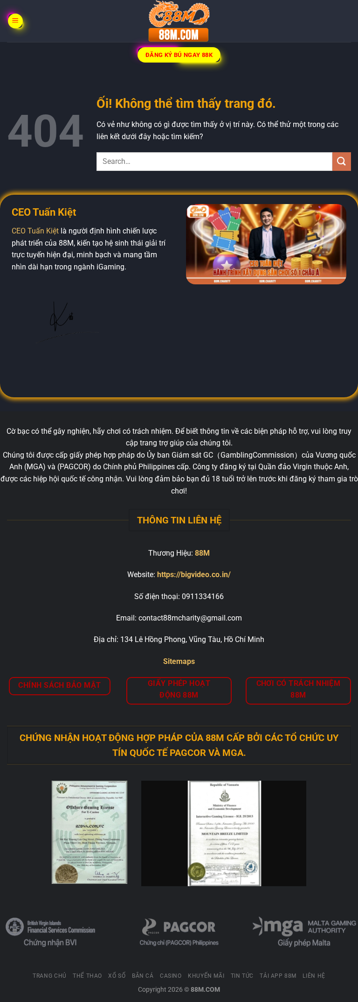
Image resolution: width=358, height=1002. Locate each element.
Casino (171, 976)
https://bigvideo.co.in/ (194, 574)
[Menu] (15, 21)
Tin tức (242, 976)
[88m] (179, 21)
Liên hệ (314, 976)
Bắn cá (143, 976)
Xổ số (116, 976)
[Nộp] (341, 161)
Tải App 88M (278, 976)
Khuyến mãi (206, 976)
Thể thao (87, 976)
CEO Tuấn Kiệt (35, 230)
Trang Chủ (50, 976)
